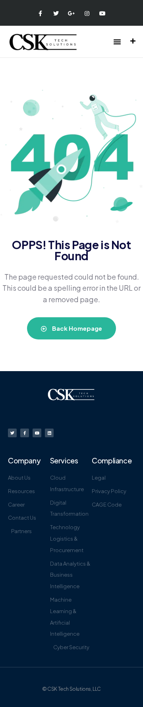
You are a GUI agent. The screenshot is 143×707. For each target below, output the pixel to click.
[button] (117, 42)
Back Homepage (76, 328)
